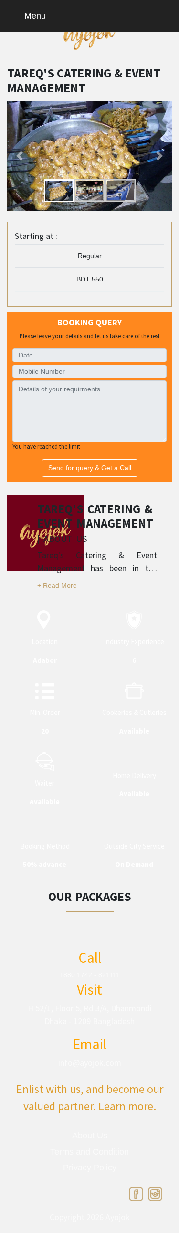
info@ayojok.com (89, 1062)
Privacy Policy (89, 1167)
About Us (89, 1135)
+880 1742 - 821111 (90, 975)
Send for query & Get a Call (89, 468)
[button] (19, 156)
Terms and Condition (89, 1152)
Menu (34, 16)
